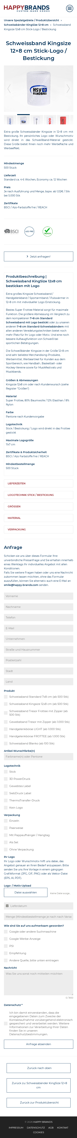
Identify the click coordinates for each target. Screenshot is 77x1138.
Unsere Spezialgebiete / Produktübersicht (31, 20)
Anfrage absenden (38, 1044)
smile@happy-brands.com (21, 585)
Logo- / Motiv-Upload (17, 885)
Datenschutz (13, 1005)
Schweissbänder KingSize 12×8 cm (26, 24)
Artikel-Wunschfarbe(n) (19, 750)
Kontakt (62, 1127)
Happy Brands (42, 1121)
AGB (51, 1127)
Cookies (38, 1132)
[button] (69, 8)
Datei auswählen (26, 892)
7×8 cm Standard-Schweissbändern (40, 326)
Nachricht (10, 967)
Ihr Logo (9, 857)
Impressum (16, 1127)
